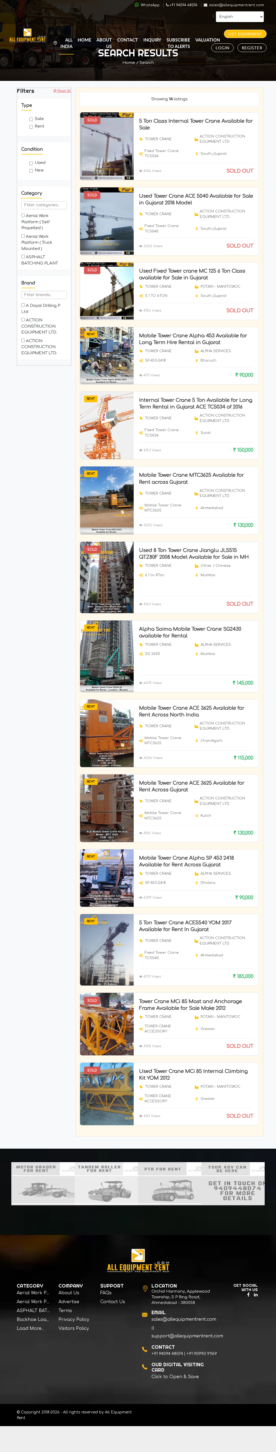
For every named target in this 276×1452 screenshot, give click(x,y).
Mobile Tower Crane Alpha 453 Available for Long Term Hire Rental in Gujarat (193, 339)
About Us (104, 43)
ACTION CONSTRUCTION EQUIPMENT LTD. (39, 326)
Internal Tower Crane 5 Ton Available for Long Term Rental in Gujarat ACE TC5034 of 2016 (195, 403)
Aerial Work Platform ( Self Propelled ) (35, 222)
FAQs (106, 1292)
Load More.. (30, 1328)
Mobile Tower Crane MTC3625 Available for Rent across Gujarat (191, 478)
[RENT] (107, 355)
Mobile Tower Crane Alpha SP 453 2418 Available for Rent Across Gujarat (186, 861)
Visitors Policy (73, 1328)
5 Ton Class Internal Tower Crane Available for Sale (196, 124)
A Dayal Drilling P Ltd (40, 308)
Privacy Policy (73, 1319)
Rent (39, 126)
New (39, 170)
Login (222, 47)
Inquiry (152, 40)
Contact (127, 40)
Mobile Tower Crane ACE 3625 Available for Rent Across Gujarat (191, 786)
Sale (39, 118)
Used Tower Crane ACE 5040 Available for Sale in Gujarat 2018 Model (196, 199)
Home (84, 40)
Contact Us (112, 1301)
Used (40, 162)
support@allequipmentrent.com (187, 1336)
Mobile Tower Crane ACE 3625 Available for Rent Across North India (191, 711)
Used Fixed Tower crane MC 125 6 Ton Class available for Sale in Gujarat (192, 274)
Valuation (207, 40)
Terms (65, 1310)
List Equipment (245, 33)
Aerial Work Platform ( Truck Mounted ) (36, 242)
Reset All (63, 91)
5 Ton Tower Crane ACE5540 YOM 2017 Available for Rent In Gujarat (185, 926)
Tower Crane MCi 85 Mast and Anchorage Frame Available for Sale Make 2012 (190, 1005)
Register (252, 47)
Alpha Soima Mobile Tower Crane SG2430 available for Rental (190, 632)
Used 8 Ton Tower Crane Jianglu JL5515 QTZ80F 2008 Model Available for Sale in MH (194, 554)
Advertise (68, 1301)
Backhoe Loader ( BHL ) (43, 1319)
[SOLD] (107, 146)
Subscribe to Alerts (178, 43)
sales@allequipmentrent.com (236, 5)
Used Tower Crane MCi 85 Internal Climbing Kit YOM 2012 (193, 1075)
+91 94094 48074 (183, 5)
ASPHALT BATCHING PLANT (39, 260)
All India (66, 43)
